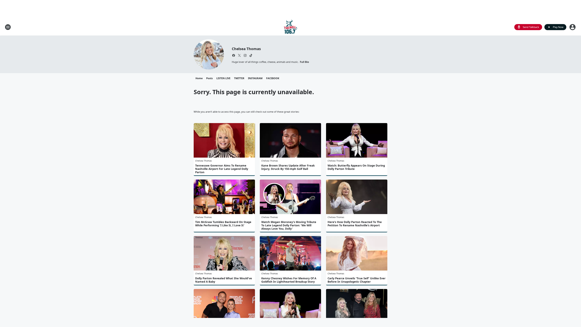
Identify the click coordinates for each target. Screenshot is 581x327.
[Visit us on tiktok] (251, 55)
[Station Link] (290, 27)
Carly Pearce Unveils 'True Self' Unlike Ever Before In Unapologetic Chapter (357, 280)
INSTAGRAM (255, 78)
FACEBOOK (272, 78)
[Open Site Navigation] (8, 27)
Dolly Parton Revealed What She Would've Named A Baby (223, 280)
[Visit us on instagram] (245, 55)
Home (199, 78)
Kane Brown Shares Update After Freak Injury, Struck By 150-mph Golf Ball (288, 167)
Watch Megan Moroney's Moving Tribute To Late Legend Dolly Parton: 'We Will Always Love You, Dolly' (288, 225)
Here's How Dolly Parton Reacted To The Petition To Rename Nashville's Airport (355, 223)
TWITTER (239, 78)
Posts (209, 78)
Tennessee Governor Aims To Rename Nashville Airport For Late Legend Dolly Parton (221, 169)
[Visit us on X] (239, 55)
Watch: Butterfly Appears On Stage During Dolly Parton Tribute (356, 167)
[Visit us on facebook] (233, 55)
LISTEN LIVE (223, 78)
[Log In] (573, 27)
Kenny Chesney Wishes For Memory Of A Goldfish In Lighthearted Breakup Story (288, 280)
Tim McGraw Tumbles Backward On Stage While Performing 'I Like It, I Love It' (223, 223)
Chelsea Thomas (246, 48)
